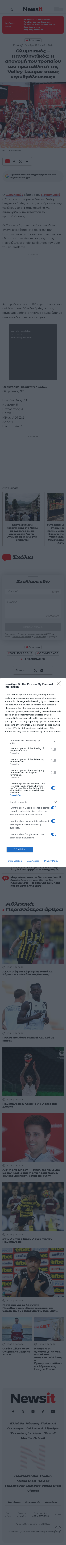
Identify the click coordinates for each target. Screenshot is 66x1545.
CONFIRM (20, 849)
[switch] (53, 749)
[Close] (60, 684)
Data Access (33, 861)
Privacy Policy (51, 861)
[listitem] (33, 741)
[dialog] (33, 772)
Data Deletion (15, 861)
